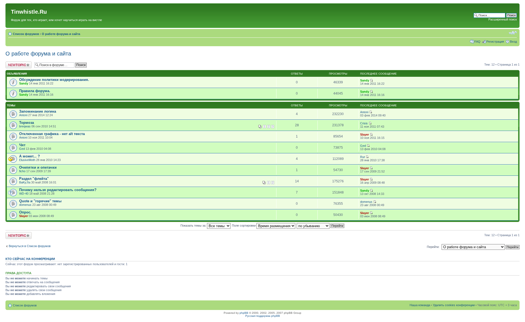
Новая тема (13, 63)
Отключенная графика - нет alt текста (52, 134)
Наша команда (420, 305)
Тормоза (26, 123)
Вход (513, 41)
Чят (22, 145)
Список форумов (26, 34)
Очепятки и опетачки (38, 167)
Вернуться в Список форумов (30, 246)
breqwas (25, 126)
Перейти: (433, 246)
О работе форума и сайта (61, 34)
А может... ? (29, 156)
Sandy (23, 83)
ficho (22, 171)
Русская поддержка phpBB (262, 315)
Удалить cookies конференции (454, 305)
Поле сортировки (244, 225)
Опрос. (25, 212)
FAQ (477, 41)
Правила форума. (34, 91)
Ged (22, 148)
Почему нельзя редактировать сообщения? (58, 190)
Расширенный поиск (502, 19)
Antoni (23, 115)
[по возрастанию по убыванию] (321, 225)
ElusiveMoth (27, 160)
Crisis (364, 123)
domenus (25, 204)
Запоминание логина (37, 111)
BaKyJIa (24, 182)
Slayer (364, 134)
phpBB (244, 312)
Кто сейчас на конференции (30, 258)
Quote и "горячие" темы (40, 201)
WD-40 (23, 193)
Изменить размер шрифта (513, 32)
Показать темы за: (193, 225)
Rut (362, 157)
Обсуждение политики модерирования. (54, 80)
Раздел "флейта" (34, 179)
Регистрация (495, 41)
